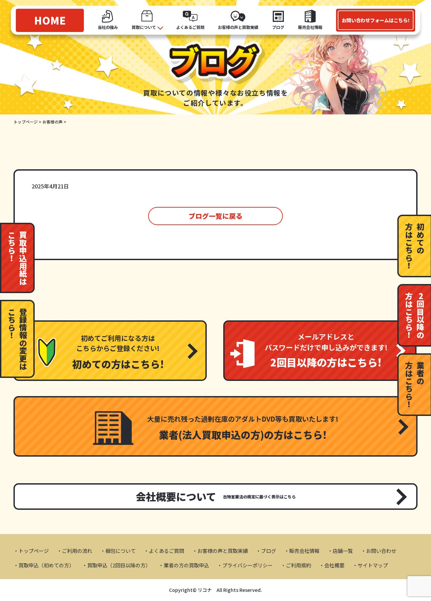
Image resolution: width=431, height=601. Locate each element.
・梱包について (118, 550)
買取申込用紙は (17, 258)
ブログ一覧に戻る (215, 216)
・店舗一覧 (340, 550)
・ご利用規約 (296, 565)
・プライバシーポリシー (245, 565)
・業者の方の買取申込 (184, 565)
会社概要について (216, 496)
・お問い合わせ (378, 550)
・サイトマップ (370, 565)
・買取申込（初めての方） (43, 565)
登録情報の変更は (17, 339)
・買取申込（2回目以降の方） (116, 565)
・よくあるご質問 (164, 550)
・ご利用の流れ (74, 550)
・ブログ (266, 550)
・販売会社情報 (302, 550)
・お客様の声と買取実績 (220, 550)
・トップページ (31, 550)
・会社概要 (331, 565)
